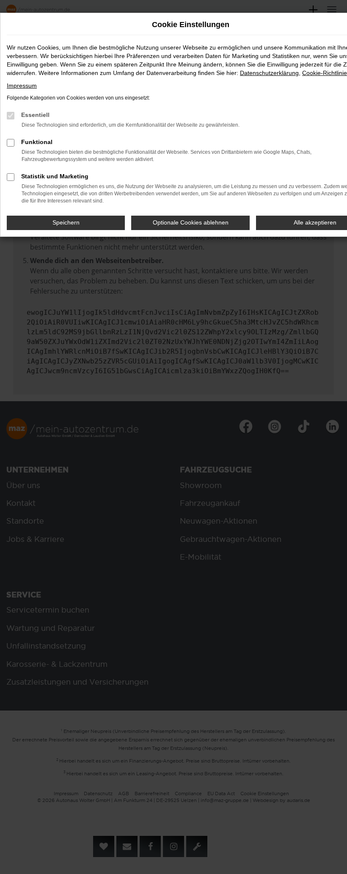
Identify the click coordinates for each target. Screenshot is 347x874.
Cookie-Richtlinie (324, 72)
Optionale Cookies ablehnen (191, 222)
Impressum (22, 85)
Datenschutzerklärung (269, 72)
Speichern (66, 222)
